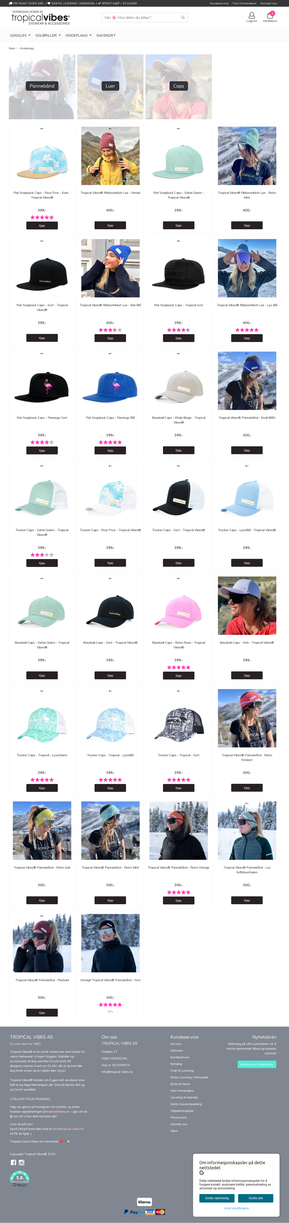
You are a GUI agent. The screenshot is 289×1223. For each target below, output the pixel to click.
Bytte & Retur (180, 1084)
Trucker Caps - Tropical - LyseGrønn (42, 755)
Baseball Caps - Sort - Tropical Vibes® (110, 642)
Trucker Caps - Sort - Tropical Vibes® (178, 530)
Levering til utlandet (184, 1097)
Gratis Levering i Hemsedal (189, 1077)
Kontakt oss (269, 3)
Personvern (178, 1117)
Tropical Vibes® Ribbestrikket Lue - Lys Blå (247, 305)
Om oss (175, 1044)
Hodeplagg (77, 35)
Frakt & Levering (182, 1070)
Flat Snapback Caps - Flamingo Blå (110, 418)
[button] (53, 1179)
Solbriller (47, 35)
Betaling (176, 1064)
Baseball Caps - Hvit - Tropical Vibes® (247, 642)
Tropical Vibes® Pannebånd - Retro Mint (110, 867)
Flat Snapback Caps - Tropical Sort (178, 305)
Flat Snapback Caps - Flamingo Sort (42, 418)
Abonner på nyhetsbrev (257, 1064)
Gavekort (106, 35)
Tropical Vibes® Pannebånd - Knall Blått (247, 418)
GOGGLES (19, 35)
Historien (176, 1050)
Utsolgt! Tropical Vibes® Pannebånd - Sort (110, 980)
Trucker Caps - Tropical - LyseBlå (110, 755)
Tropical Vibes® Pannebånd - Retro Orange (178, 867)
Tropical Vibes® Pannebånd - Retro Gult (42, 867)
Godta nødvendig (217, 1198)
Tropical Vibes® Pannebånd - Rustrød (42, 980)
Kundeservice (219, 3)
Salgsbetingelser (182, 1111)
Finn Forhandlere (245, 3)
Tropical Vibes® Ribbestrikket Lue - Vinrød (110, 193)
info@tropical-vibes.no (117, 1072)
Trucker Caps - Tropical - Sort (178, 755)
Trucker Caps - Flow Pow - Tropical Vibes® (110, 530)
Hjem (12, 48)
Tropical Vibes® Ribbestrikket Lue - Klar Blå (110, 305)
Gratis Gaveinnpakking (186, 1104)
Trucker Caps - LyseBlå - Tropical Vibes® (247, 530)
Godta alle (256, 1198)
